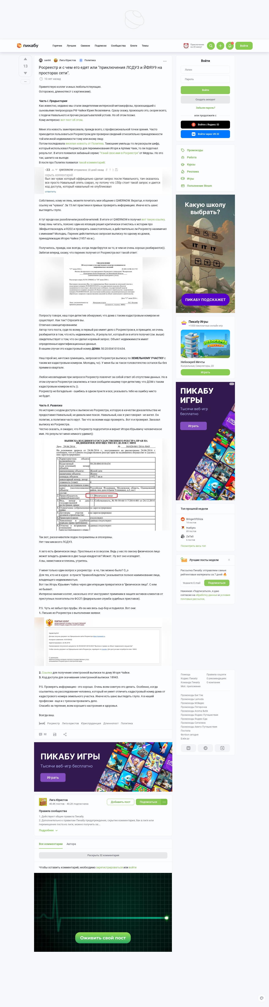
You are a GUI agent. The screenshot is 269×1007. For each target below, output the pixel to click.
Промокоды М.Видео (192, 703)
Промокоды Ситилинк (193, 722)
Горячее (57, 45)
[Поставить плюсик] (25, 59)
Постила (185, 730)
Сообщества (118, 45)
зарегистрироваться (109, 867)
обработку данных (207, 595)
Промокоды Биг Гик (192, 695)
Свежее (85, 45)
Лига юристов (70, 723)
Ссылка (47, 672)
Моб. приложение (190, 686)
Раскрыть (103, 855)
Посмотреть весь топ (193, 545)
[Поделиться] (65, 734)
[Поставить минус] (25, 73)
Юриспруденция (91, 723)
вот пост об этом (71, 119)
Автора (71, 844)
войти (132, 867)
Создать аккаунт (205, 99)
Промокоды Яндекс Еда (194, 719)
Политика (127, 723)
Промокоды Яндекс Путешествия (199, 715)
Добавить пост (120, 802)
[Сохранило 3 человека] (55, 734)
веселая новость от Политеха (85, 143)
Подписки (100, 45)
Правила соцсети (216, 674)
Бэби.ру (185, 738)
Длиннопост (111, 723)
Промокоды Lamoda (192, 699)
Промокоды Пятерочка (194, 707)
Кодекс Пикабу (189, 678)
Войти (244, 45)
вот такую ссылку (153, 219)
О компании (213, 682)
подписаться (216, 582)
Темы (145, 45)
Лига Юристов (58, 800)
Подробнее (46, 830)
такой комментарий (92, 162)
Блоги (133, 45)
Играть (205, 372)
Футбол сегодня (190, 734)
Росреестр (53, 723)
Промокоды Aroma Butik (194, 711)
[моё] (42, 723)
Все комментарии (51, 844)
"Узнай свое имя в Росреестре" (119, 153)
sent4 (47, 60)
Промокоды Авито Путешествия (199, 726)
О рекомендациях (216, 678)
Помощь (185, 674)
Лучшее (71, 45)
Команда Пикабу (190, 682)
